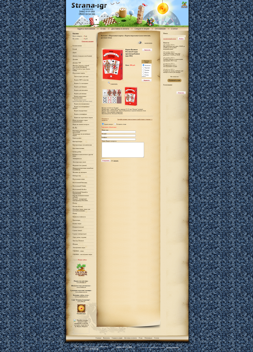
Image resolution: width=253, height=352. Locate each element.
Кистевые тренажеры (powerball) (80, 131)
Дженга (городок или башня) (82, 56)
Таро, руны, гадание (79, 237)
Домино (75, 59)
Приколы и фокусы (79, 217)
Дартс (75, 52)
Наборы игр (77, 175)
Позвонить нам (174, 80)
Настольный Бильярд (80, 182)
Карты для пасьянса (81, 90)
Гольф (75, 49)
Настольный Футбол (79, 189)
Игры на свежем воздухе (81, 124)
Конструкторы (77, 141)
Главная (98, 338)
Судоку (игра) (77, 230)
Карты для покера (80, 93)
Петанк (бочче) (78, 206)
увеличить (114, 84)
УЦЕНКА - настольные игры (82, 254)
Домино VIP (77, 63)
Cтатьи (156, 338)
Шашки (75, 244)
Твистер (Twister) (78, 240)
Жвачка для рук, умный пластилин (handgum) (81, 66)
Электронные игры (79, 247)
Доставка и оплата (130, 338)
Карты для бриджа (80, 87)
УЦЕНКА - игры (78, 251)
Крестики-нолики (78, 148)
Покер (75, 213)
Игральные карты (79, 73)
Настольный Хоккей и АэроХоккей (80, 192)
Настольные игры (79, 179)
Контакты (106, 338)
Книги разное (77, 138)
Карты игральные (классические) (79, 97)
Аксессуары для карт (81, 76)
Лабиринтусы (77, 158)
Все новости (174, 76)
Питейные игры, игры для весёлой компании (81, 210)
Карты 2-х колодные (81, 83)
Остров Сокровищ (172, 347)
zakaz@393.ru (93, 348)
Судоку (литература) (79, 234)
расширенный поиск (169, 38)
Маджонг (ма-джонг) (80, 165)
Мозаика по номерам (80, 172)
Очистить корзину (88, 41)
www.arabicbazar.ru (81, 297)
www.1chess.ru (81, 287)
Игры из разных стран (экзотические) (80, 121)
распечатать (148, 43)
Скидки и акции (117, 338)
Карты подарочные (80, 110)
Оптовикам (148, 338)
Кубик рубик (77, 152)
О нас (141, 338)
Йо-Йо (75, 128)
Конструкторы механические (82, 145)
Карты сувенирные (80, 114)
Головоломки (77, 45)
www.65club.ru (81, 282)
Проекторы (76, 220)
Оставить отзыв (121, 124)
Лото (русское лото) (79, 162)
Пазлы (75, 203)
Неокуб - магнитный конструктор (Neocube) (80, 199)
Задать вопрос (108, 124)
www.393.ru (81, 301)
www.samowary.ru (81, 292)
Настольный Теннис (79, 186)
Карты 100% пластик (81, 80)
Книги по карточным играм (83, 117)
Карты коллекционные (81, 104)
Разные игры (77, 223)
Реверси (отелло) (78, 227)
